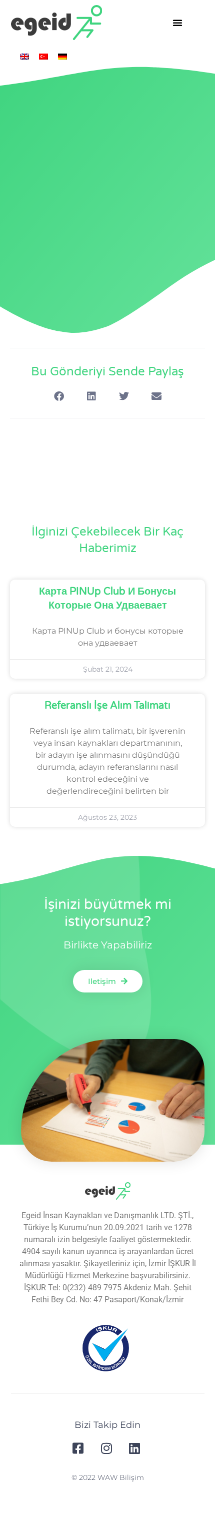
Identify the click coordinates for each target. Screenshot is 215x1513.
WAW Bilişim (121, 1477)
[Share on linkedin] (91, 396)
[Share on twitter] (123, 396)
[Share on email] (156, 396)
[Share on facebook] (59, 396)
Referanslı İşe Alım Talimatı (107, 706)
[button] (177, 22)
